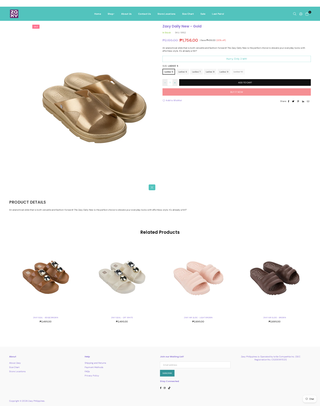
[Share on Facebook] (289, 101)
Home (97, 13)
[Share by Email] (308, 101)
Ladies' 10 (238, 71)
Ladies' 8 (210, 71)
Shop (110, 13)
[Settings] (301, 13)
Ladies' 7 (196, 71)
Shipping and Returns (95, 363)
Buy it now (236, 92)
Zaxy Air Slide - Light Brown (198, 317)
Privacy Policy (92, 375)
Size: (170, 65)
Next (316, 284)
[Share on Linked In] (303, 101)
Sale (202, 13)
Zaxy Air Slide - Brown (274, 317)
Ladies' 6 (182, 71)
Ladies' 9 (224, 71)
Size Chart (188, 13)
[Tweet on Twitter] (293, 101)
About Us (126, 13)
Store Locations (167, 13)
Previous (4, 284)
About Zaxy (15, 363)
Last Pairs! (218, 13)
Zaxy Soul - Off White (122, 317)
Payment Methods (94, 367)
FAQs (87, 371)
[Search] (295, 13)
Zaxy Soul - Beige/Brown (45, 317)
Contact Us (144, 13)
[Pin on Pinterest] (298, 101)
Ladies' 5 (168, 71)
